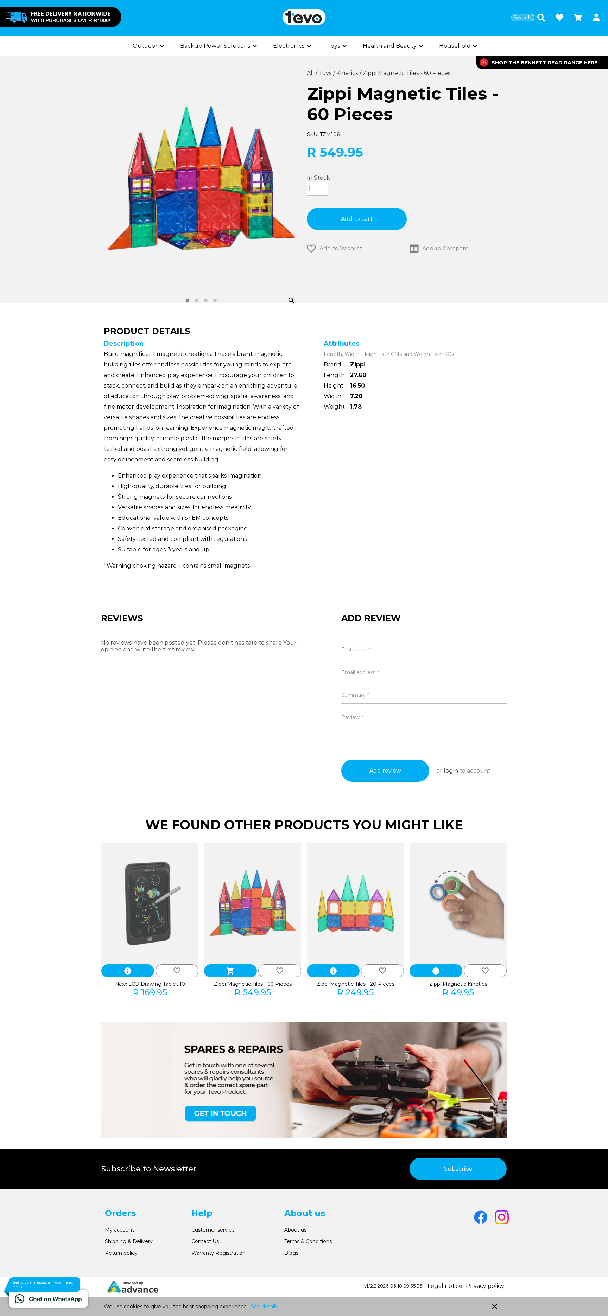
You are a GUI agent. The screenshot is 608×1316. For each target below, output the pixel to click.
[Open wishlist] (559, 17)
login (451, 770)
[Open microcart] (578, 17)
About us (295, 1230)
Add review (385, 770)
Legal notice (445, 1286)
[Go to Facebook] (481, 1217)
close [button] (494, 1306)
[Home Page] (304, 17)
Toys (326, 73)
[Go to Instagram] (502, 1217)
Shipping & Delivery (129, 1241)
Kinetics (348, 73)
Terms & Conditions (308, 1241)
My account (119, 1230)
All (311, 73)
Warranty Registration (218, 1253)
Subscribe (458, 1168)
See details (264, 1306)
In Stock (318, 177)
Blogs (291, 1253)
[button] (596, 17)
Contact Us (205, 1241)
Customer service (213, 1230)
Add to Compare (445, 248)
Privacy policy (485, 1286)
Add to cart (357, 219)
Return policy (121, 1253)
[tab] (187, 300)
